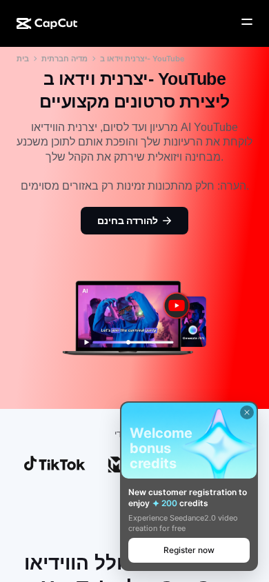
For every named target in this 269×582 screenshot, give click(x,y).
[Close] (247, 412)
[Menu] (247, 22)
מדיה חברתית (64, 58)
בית (23, 58)
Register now (189, 550)
